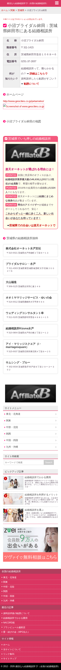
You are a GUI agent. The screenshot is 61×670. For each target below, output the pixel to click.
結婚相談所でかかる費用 (38, 477)
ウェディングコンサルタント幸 (25, 313)
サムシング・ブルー (18, 362)
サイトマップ (9, 658)
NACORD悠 (9, 622)
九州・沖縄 (12, 446)
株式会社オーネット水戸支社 (23, 248)
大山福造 (11, 282)
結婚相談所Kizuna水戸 (20, 328)
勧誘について (31, 83)
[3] (13, 520)
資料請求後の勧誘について (16, 613)
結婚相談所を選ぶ (34, 509)
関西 (8, 433)
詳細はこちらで (38, 73)
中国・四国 (12, 440)
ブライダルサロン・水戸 (21, 263)
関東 (8, 420)
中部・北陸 (12, 427)
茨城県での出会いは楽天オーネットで (32, 225)
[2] (13, 502)
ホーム (6, 644)
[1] (13, 487)
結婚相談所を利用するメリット (41, 494)
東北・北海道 (13, 414)
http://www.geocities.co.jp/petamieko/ (23, 101)
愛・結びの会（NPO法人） (16, 632)
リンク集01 (8, 654)
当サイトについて (12, 649)
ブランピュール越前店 (14, 627)
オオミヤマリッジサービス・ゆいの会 (29, 297)
